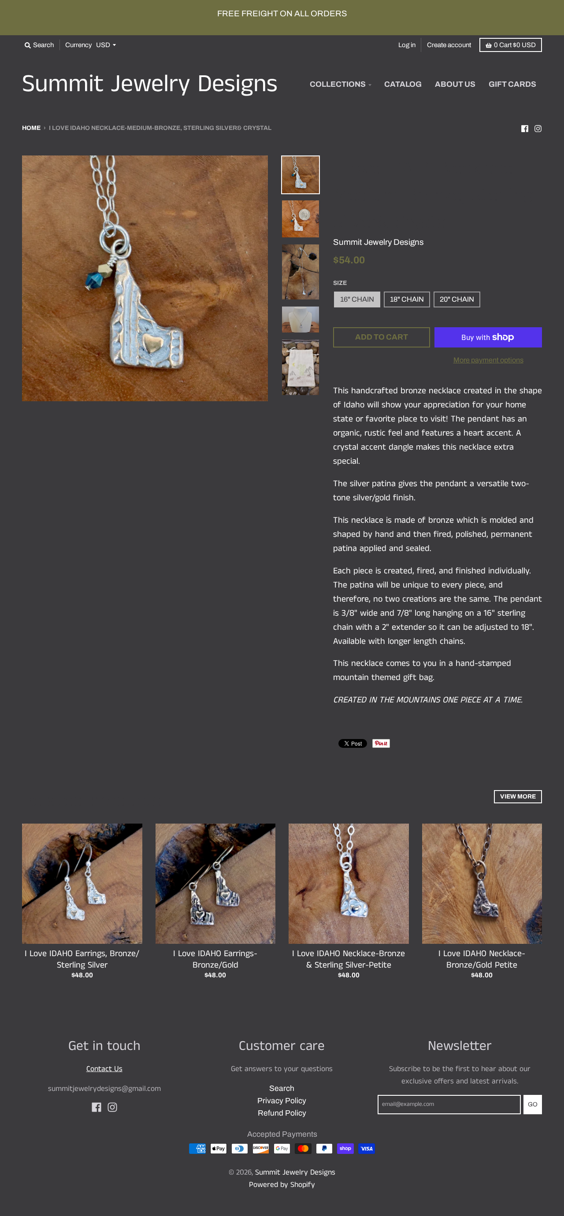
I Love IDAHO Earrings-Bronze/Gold (215, 959)
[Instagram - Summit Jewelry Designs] (538, 127)
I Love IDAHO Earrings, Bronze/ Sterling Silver (82, 959)
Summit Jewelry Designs (150, 84)
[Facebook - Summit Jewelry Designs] (525, 127)
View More (518, 796)
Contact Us (104, 1069)
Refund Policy (282, 1113)
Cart (515, 44)
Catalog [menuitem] (403, 84)
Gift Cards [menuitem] (512, 84)
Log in (407, 44)
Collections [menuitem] (338, 84)
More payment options (488, 360)
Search (281, 1088)
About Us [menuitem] (455, 84)
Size (340, 283)
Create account (449, 44)
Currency (78, 44)
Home (31, 128)
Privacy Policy (281, 1101)
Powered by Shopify (282, 1184)
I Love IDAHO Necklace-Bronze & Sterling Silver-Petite (348, 959)
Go (533, 1104)
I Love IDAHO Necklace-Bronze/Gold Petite (481, 959)
